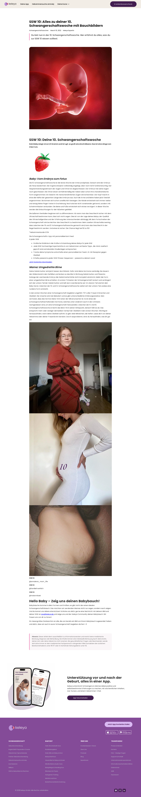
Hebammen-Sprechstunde (18, 753)
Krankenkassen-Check (88, 746)
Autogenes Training (51, 775)
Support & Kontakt (117, 756)
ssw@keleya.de (47, 614)
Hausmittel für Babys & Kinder (55, 760)
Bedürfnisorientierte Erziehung (55, 782)
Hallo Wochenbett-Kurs (53, 746)
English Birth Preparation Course (19, 749)
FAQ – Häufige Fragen (118, 753)
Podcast (83, 753)
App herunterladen (80, 698)
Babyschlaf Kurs (50, 756)
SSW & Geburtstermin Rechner (19, 771)
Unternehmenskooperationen (121, 760)
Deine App (24, 4)
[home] (10, 4)
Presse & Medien (116, 746)
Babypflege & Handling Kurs (54, 767)
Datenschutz (115, 767)
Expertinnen (84, 760)
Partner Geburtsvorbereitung (18, 756)
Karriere (114, 749)
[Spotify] (116, 790)
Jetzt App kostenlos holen (119, 724)
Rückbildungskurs (51, 749)
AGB (112, 771)
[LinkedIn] (124, 790)
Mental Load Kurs (51, 778)
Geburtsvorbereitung (16, 746)
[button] (63, 4)
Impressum (115, 775)
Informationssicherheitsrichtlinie (121, 764)
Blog (82, 756)
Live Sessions (13, 764)
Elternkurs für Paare (51, 771)
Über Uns (84, 749)
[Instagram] (120, 790)
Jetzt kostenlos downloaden (40, 262)
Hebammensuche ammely (43, 4)
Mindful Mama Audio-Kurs (53, 764)
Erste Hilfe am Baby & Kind (53, 753)
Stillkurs (11, 767)
